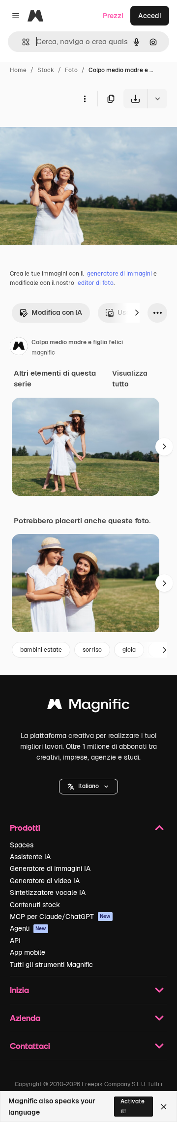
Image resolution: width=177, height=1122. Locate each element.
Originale (65, 131)
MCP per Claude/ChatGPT (60, 916)
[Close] (164, 1107)
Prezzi (113, 15)
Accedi (149, 15)
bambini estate (41, 650)
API (15, 940)
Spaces (21, 845)
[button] (88, 786)
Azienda (25, 1018)
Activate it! (132, 1106)
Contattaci (30, 1046)
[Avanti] (137, 313)
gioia (129, 650)
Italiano (88, 786)
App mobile (27, 952)
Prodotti (25, 827)
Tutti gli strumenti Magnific (51, 964)
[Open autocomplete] (21, 42)
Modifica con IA (56, 312)
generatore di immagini (119, 274)
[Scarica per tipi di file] (157, 98)
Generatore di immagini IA (50, 868)
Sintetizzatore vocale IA (48, 892)
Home (18, 70)
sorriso (92, 650)
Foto (71, 70)
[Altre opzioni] (84, 98)
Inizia (19, 990)
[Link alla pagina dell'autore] (19, 347)
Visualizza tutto (130, 378)
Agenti (28, 928)
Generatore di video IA (45, 880)
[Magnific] (88, 706)
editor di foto (96, 283)
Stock (45, 70)
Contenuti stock (35, 904)
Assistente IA (30, 856)
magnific (43, 353)
